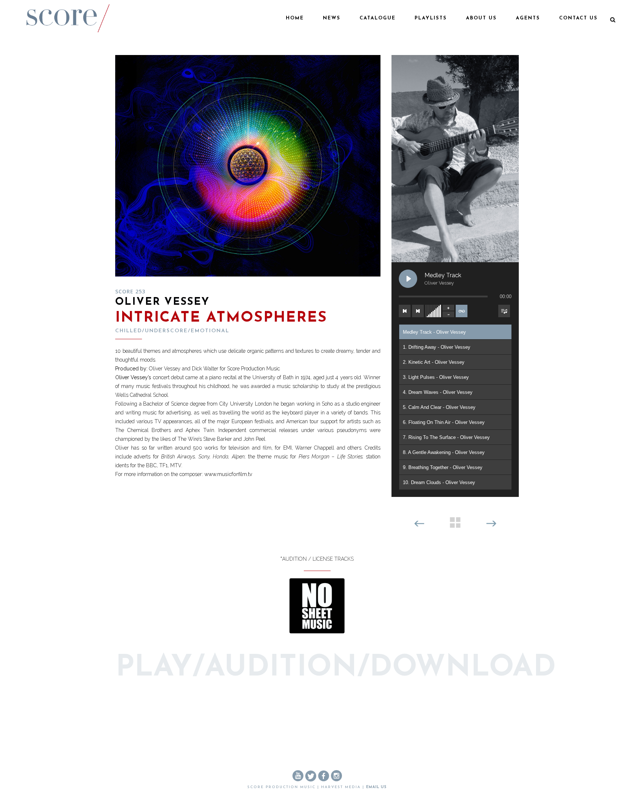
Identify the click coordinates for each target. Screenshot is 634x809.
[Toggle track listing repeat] (461, 311)
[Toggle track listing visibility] (504, 311)
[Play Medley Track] (408, 279)
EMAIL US (376, 787)
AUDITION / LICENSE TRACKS (318, 559)
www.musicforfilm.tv (228, 474)
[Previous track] (405, 311)
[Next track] (418, 311)
